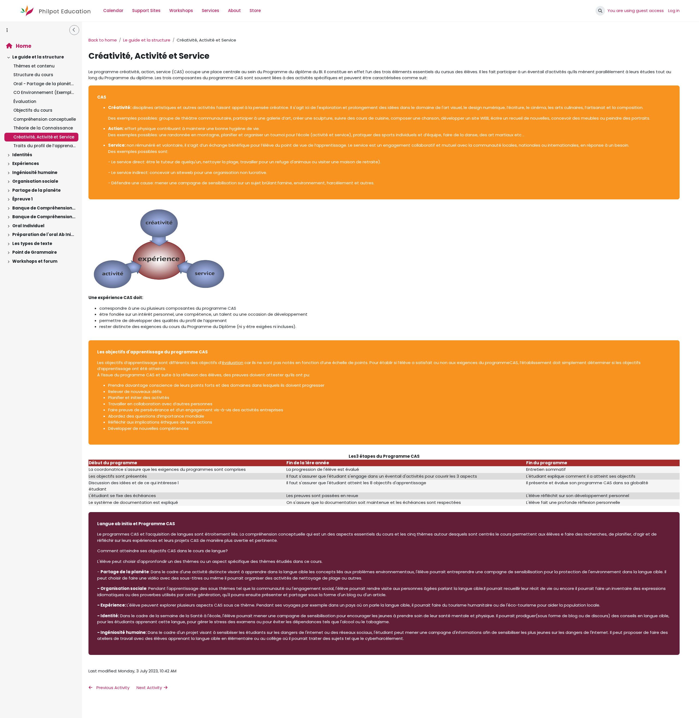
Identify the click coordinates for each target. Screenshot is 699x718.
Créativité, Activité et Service (43, 137)
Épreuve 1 (22, 199)
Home (23, 46)
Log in (674, 10)
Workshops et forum (34, 261)
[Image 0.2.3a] (158, 287)
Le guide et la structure (38, 57)
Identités (22, 155)
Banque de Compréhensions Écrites (44, 208)
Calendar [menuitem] (113, 10)
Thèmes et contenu (34, 66)
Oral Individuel (28, 226)
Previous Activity (112, 687)
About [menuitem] (234, 10)
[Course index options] (7, 30)
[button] (600, 11)
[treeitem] (41, 101)
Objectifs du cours (32, 110)
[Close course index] (74, 30)
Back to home (102, 40)
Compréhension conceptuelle (44, 119)
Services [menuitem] (210, 10)
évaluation (232, 362)
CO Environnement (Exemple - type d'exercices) (44, 92)
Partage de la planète (36, 190)
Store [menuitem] (255, 10)
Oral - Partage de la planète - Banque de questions (44, 84)
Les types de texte (32, 243)
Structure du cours (33, 75)
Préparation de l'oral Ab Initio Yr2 (44, 234)
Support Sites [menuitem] (146, 10)
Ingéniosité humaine (34, 172)
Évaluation (24, 101)
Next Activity (150, 687)
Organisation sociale (35, 181)
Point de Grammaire (34, 252)
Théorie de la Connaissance (43, 128)
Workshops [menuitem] (181, 10)
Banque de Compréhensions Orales (44, 217)
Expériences (25, 163)
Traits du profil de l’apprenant (44, 146)
